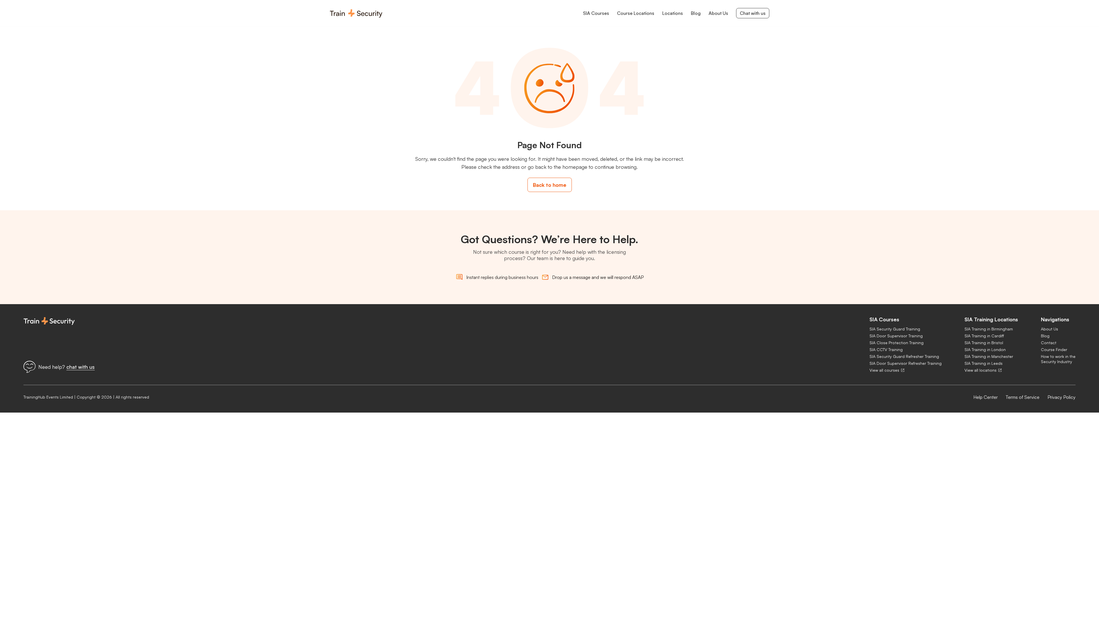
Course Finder (1054, 349)
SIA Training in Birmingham (988, 328)
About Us (1049, 328)
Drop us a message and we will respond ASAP (598, 277)
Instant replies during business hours (502, 277)
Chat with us (753, 13)
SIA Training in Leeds (983, 363)
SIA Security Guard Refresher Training (904, 356)
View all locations (980, 370)
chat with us (80, 367)
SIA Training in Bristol (983, 342)
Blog (1045, 335)
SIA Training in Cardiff (984, 335)
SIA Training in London (985, 349)
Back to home (549, 185)
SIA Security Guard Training (894, 328)
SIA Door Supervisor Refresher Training (905, 363)
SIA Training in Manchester (988, 356)
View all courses (884, 370)
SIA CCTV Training (886, 349)
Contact (1048, 342)
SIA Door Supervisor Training (896, 335)
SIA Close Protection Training (896, 342)
